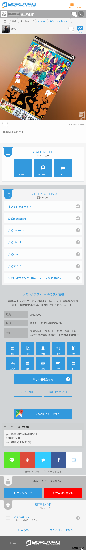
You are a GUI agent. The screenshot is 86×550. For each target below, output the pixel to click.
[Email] (74, 460)
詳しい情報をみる (43, 379)
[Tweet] (43, 460)
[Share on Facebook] (58, 460)
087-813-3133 (21, 442)
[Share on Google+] (27, 460)
